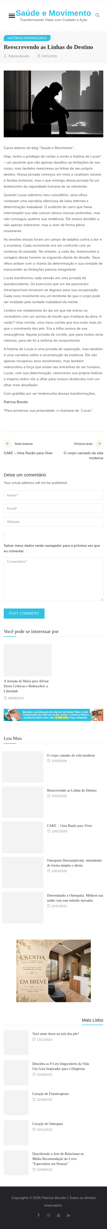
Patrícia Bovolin (19, 56)
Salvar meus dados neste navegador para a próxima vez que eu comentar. (52, 548)
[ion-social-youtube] (58, 1215)
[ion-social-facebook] (38, 1215)
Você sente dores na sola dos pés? (55, 1034)
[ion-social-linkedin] (68, 1215)
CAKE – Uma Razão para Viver (69, 826)
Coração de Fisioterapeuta (50, 1094)
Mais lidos (92, 1020)
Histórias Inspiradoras (27, 38)
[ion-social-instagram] (48, 1215)
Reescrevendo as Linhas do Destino (72, 790)
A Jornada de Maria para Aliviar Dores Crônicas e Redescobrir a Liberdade (26, 686)
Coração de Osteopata (47, 1124)
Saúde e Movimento (53, 13)
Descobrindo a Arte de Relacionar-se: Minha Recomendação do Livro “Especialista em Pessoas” (58, 1159)
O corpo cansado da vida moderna (71, 755)
